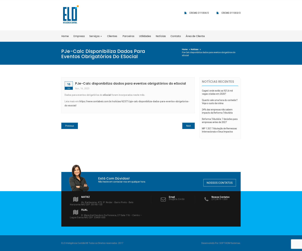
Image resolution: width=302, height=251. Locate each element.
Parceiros (128, 36)
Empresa (79, 36)
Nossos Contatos (220, 182)
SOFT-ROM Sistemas (229, 243)
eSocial (107, 95)
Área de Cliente (195, 36)
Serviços (94, 36)
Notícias (161, 36)
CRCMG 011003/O (231, 13)
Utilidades (145, 36)
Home (65, 36)
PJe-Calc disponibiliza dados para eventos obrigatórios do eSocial (130, 83)
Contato (176, 36)
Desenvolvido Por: (210, 243)
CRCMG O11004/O (199, 13)
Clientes (111, 36)
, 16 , (82, 88)
